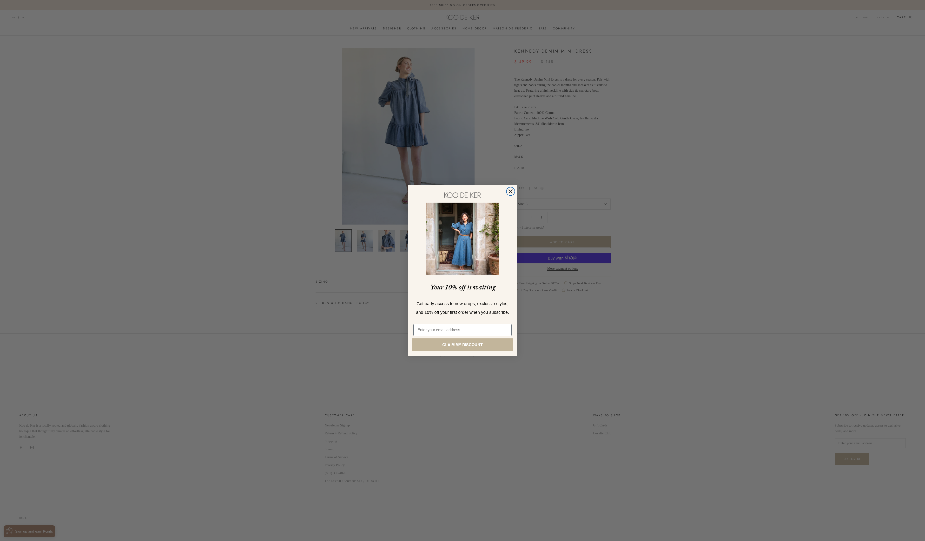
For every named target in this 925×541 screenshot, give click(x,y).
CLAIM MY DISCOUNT (462, 344)
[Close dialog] (510, 191)
